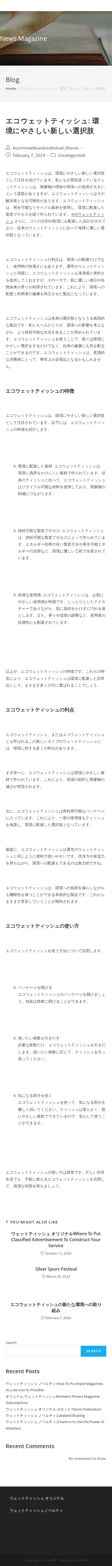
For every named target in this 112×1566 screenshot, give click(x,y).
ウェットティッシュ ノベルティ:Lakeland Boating (45, 1415)
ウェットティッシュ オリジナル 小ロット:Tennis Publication (53, 1409)
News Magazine (23, 38)
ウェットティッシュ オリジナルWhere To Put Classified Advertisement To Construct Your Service (56, 1240)
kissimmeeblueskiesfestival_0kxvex (46, 148)
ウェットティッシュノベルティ (36, 1510)
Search (11, 1342)
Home (11, 88)
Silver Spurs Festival (56, 1269)
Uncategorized (71, 155)
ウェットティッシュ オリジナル (37, 1498)
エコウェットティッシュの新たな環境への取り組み (56, 1307)
